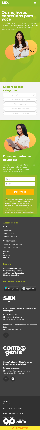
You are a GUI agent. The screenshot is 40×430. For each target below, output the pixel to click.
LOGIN (6, 258)
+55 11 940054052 (13, 368)
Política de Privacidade (13, 413)
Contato (6, 255)
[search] (34, 95)
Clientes (6, 251)
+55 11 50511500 (11, 315)
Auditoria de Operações (20, 100)
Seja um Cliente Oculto (12, 248)
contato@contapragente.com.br (19, 371)
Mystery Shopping (11, 275)
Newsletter (21, 428)
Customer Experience (20, 113)
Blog (5, 253)
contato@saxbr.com (14, 317)
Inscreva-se (20, 192)
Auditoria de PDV (10, 236)
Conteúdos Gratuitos (20, 109)
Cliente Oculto (20, 104)
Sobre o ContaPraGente (13, 245)
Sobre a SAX (8, 231)
